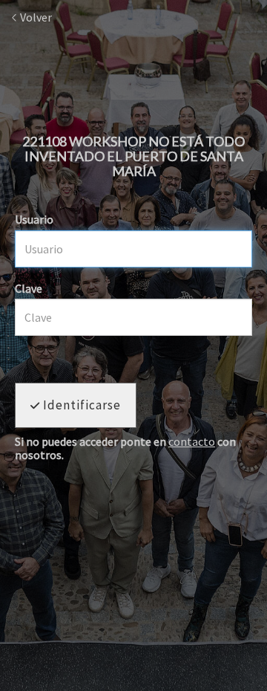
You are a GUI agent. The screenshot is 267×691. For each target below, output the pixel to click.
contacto (191, 441)
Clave (28, 288)
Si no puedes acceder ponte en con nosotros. (125, 448)
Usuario (34, 219)
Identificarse (80, 405)
